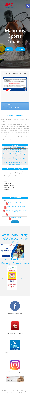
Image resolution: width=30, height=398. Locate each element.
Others (6, 189)
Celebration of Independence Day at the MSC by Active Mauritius (16, 211)
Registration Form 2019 (16, 217)
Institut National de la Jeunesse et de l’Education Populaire (15, 163)
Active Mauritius (8, 147)
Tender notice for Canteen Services (16, 202)
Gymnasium (7, 183)
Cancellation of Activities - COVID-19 (16, 213)
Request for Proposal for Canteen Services (16, 206)
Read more (15, 221)
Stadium (6, 181)
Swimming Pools (9, 187)
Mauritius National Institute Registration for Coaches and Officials (15, 150)
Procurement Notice (20, 147)
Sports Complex (9, 185)
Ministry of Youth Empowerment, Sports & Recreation (15, 159)
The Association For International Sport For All (15, 155)
